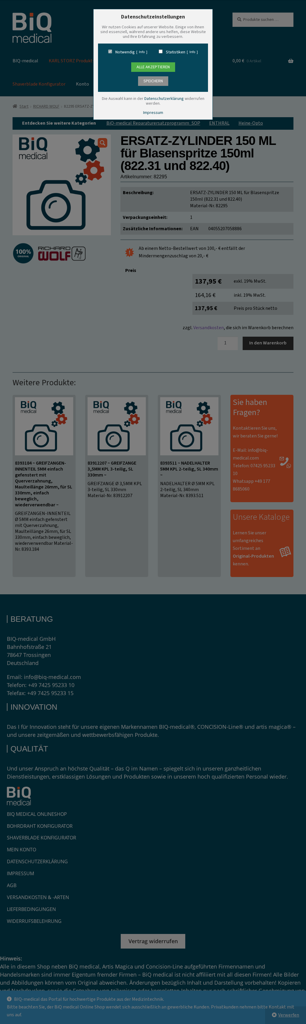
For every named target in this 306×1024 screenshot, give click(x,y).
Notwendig (125, 52)
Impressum (153, 113)
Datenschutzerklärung (164, 99)
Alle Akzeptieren (153, 67)
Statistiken (175, 52)
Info (142, 52)
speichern (153, 81)
